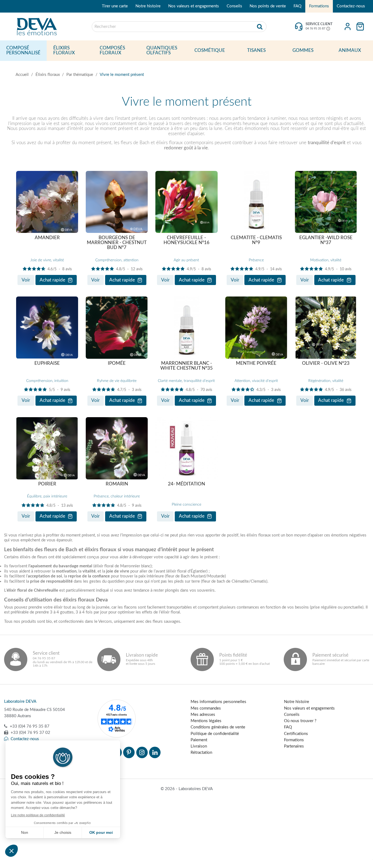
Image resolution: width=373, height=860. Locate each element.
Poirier (47, 484)
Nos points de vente (268, 6)
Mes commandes (206, 708)
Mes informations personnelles (218, 702)
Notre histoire (148, 6)
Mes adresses (203, 715)
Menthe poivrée (256, 363)
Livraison (199, 746)
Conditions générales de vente (218, 727)
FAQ (297, 6)
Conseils (234, 6)
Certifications (296, 734)
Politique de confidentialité (215, 734)
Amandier (47, 238)
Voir (26, 280)
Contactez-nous (351, 6)
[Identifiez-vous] (347, 26)
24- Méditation (186, 484)
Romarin (117, 484)
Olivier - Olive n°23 (326, 363)
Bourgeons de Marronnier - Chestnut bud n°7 (117, 243)
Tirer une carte (115, 6)
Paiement (199, 740)
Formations (319, 6)
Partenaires (294, 746)
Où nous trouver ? (300, 721)
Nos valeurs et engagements (193, 6)
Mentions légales (206, 721)
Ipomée (117, 363)
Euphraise (47, 363)
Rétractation (201, 753)
